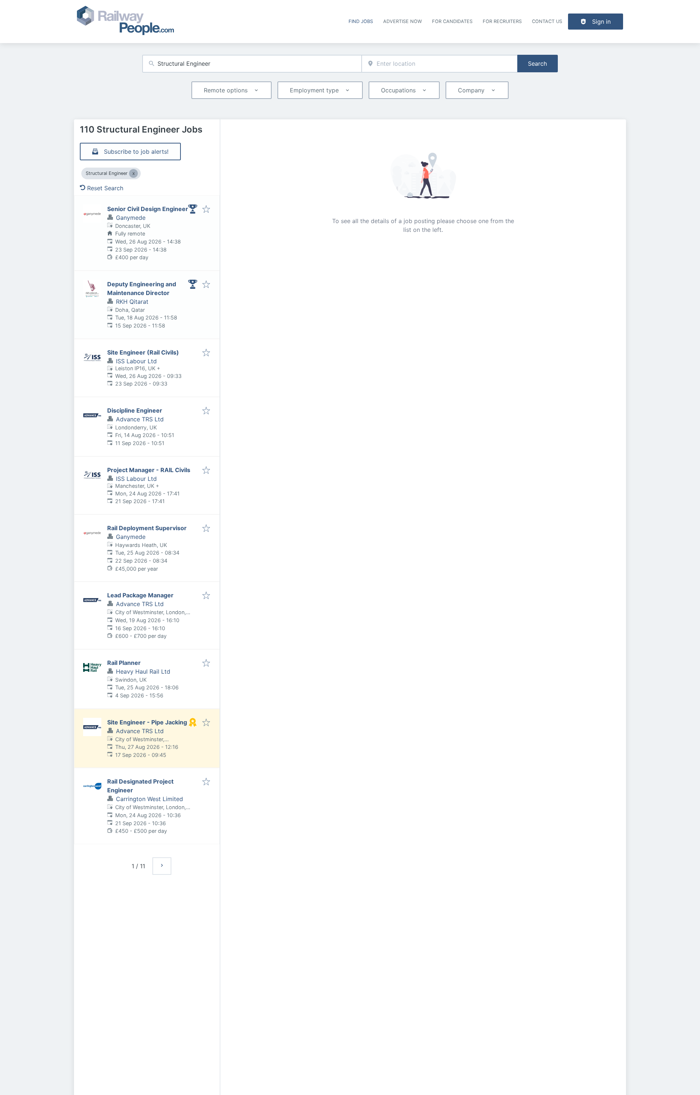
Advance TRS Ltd (140, 419)
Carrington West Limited (149, 799)
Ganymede (130, 217)
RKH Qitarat (132, 301)
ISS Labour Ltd (136, 361)
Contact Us (547, 21)
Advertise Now (402, 21)
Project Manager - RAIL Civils (148, 470)
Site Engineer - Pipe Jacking (147, 722)
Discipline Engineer (134, 410)
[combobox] (252, 64)
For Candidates (452, 21)
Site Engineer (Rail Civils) (143, 352)
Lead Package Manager (140, 595)
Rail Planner (124, 662)
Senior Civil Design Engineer (147, 209)
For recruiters (502, 21)
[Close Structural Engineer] (133, 173)
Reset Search (105, 188)
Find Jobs (361, 21)
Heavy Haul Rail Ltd (143, 671)
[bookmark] (206, 209)
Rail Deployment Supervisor (147, 528)
